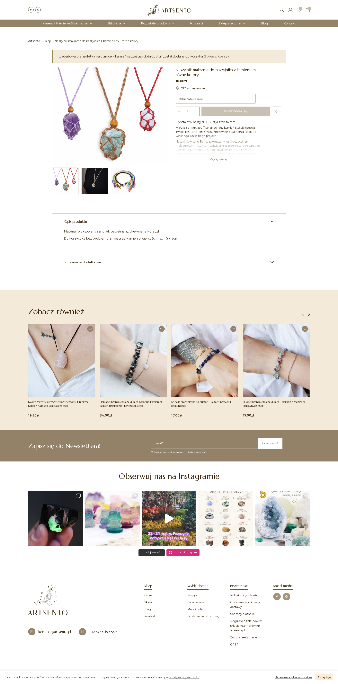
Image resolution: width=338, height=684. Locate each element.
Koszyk (192, 595)
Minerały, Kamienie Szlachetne (65, 23)
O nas (148, 595)
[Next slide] (309, 314)
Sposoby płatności (242, 614)
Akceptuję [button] (324, 677)
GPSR (234, 644)
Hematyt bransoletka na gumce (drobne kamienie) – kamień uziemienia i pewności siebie (132, 404)
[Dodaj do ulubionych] (276, 111)
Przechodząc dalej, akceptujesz (180, 452)
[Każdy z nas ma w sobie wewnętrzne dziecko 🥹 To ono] (112, 518)
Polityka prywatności (244, 595)
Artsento (34, 41)
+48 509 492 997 (103, 631)
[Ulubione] (299, 10)
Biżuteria (114, 23)
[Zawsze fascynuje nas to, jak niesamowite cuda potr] (55, 518)
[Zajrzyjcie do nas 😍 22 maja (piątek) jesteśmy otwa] (169, 518)
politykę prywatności (196, 452)
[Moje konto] (290, 10)
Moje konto (195, 609)
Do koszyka (233, 111)
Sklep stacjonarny (232, 23)
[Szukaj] (282, 10)
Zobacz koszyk (216, 56)
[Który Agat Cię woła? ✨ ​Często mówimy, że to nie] (225, 518)
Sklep (47, 41)
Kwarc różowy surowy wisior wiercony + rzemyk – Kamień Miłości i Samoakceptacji (59, 404)
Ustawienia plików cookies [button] (293, 677)
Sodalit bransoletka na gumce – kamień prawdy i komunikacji (201, 404)
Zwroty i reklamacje (243, 637)
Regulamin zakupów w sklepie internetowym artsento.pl (246, 625)
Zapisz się (268, 443)
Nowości (196, 23)
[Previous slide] (303, 314)
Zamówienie (195, 602)
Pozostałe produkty (155, 23)
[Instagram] (38, 10)
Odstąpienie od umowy (203, 616)
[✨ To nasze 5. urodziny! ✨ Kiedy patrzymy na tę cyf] (282, 518)
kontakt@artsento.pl (54, 631)
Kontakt (290, 23)
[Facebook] (31, 10)
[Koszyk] (308, 10)
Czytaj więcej (218, 159)
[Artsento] (169, 10)
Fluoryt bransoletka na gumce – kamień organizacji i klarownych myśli (274, 404)
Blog (264, 23)
